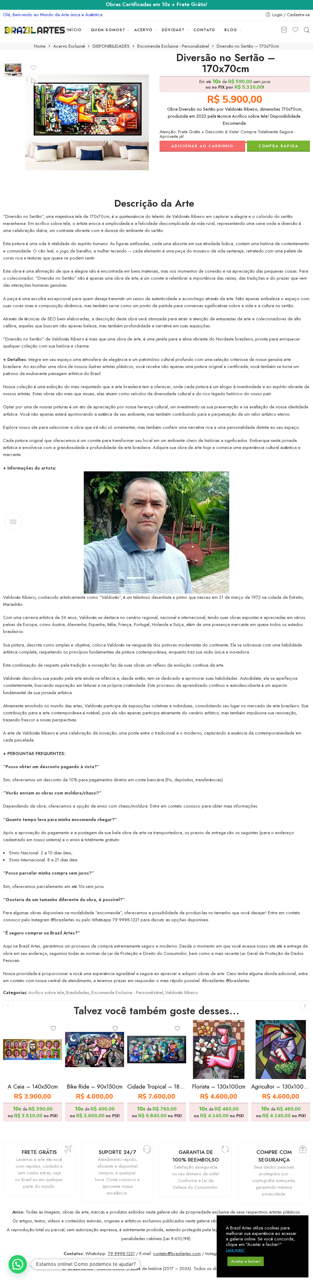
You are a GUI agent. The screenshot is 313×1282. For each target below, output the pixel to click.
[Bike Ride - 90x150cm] (94, 1049)
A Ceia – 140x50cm (33, 1086)
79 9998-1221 (121, 1253)
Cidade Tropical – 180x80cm (156, 1086)
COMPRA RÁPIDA (278, 146)
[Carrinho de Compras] (284, 30)
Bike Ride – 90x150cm (95, 1086)
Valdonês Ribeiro (181, 992)
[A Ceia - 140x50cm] (32, 1049)
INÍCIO (74, 30)
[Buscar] (306, 30)
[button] (18, 1264)
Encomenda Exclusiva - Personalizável (173, 46)
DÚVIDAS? (173, 30)
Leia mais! (235, 1250)
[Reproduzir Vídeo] (33, 81)
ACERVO (143, 30)
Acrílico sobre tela (46, 992)
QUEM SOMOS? (108, 30)
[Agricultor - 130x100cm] (280, 1049)
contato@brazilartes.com (177, 1253)
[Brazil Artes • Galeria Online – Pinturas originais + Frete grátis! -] (35, 30)
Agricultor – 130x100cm (280, 1086)
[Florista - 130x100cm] (218, 1049)
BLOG (230, 30)
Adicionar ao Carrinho (202, 146)
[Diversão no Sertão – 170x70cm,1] (12, 69)
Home (40, 46)
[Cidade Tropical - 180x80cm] (156, 1049)
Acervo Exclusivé (69, 46)
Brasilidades (77, 992)
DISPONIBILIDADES (111, 46)
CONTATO (204, 30)
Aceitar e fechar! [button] (245, 1261)
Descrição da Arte (154, 203)
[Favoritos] (33, 68)
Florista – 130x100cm (218, 1086)
